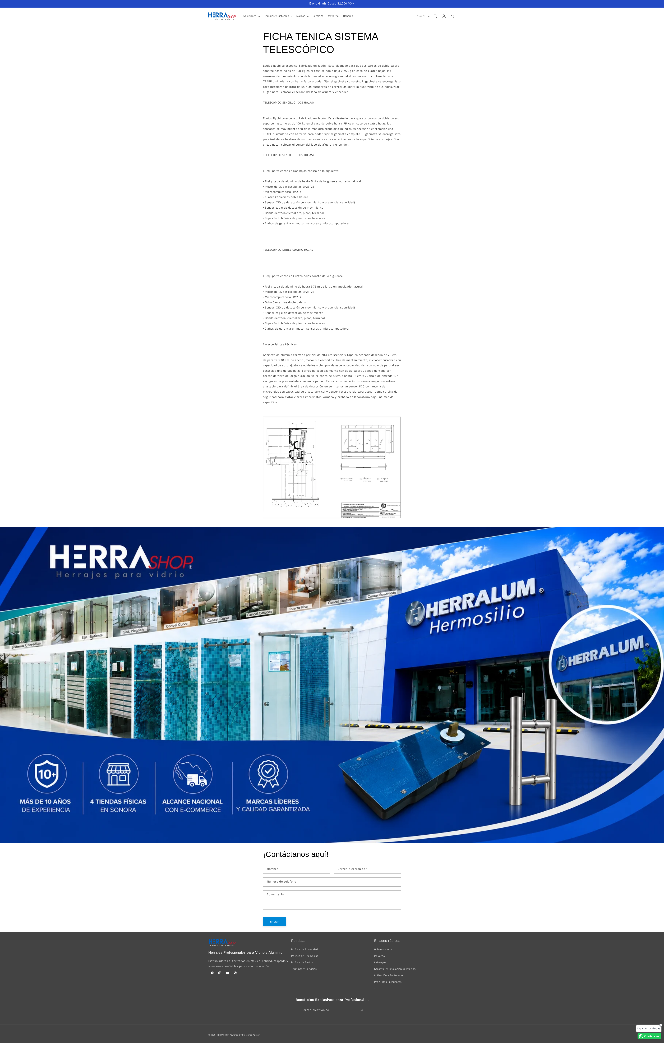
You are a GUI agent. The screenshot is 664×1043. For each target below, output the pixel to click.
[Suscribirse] (362, 1010)
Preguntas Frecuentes (388, 982)
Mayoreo (379, 956)
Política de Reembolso (304, 956)
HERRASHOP (223, 1034)
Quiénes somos (383, 949)
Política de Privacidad (304, 949)
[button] (251, 16)
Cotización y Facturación (389, 975)
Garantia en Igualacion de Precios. (395, 969)
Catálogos (380, 962)
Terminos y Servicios (304, 969)
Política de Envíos (302, 962)
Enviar (274, 922)
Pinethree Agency (251, 1034)
